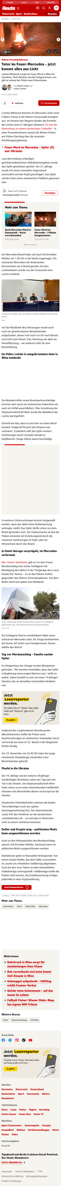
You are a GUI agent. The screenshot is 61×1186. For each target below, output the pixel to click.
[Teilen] (5, 103)
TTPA (40, 1171)
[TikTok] (23, 1039)
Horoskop (44, 1109)
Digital (32, 1109)
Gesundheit (8, 1130)
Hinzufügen (50, 193)
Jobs (37, 2)
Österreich (8, 13)
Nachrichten (8, 1094)
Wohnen (21, 1130)
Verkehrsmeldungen (39, 1130)
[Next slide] (58, 39)
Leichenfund (8, 906)
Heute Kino (25, 1114)
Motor (55, 1130)
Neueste (52, 13)
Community (15, 19)
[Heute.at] (8, 8)
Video (15, 1134)
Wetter (46, 1094)
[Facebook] (3, 1039)
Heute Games (9, 1114)
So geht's (11, 720)
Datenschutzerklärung (12, 1176)
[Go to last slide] (2, 39)
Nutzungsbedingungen (36, 1176)
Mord (19, 906)
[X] (10, 1039)
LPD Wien (34, 1020)
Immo (24, 2)
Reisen (5, 1134)
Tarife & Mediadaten (25, 1171)
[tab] (24, 244)
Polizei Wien (30, 906)
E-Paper (10, 2)
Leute (13, 1109)
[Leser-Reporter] (37, 8)
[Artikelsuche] (43, 8)
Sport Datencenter (12, 1125)
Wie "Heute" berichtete (14, 562)
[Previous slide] (5, 219)
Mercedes (43, 906)
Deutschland (37, 1089)
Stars (5, 1109)
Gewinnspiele (32, 1125)
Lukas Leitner (19, 88)
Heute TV (39, 1114)
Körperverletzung (19, 1020)
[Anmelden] (49, 8)
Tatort (5, 1020)
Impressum (7, 1171)
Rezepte (46, 1125)
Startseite (5, 19)
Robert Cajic (23, 86)
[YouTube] (30, 1039)
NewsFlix (50, 2)
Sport (19, 13)
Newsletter (8, 1098)
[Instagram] (17, 1039)
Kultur (22, 1109)
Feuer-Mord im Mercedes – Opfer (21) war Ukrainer (29, 149)
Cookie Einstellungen (12, 1181)
